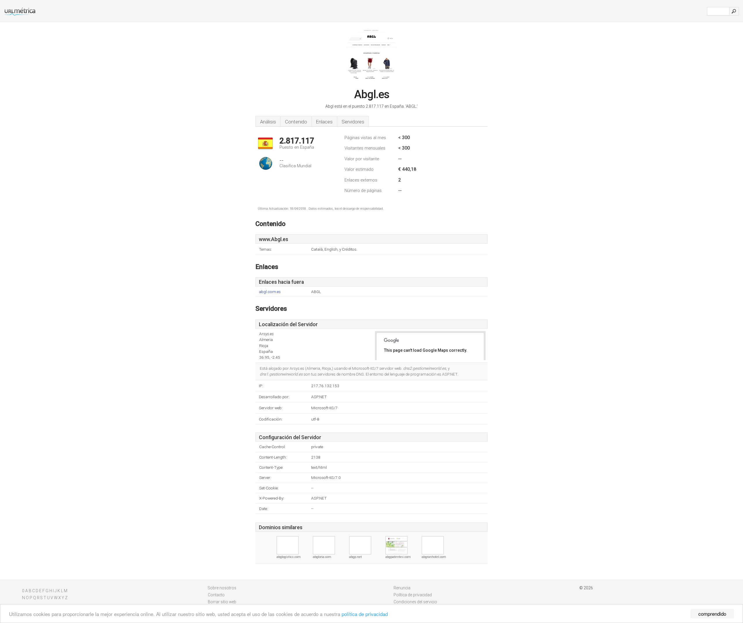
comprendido (712, 613)
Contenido (296, 122)
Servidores (353, 122)
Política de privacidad (413, 595)
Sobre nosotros (222, 588)
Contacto (216, 595)
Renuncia (402, 588)
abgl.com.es (270, 292)
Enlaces (324, 122)
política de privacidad (365, 613)
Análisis (268, 122)
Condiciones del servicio (415, 601)
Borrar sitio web (222, 601)
